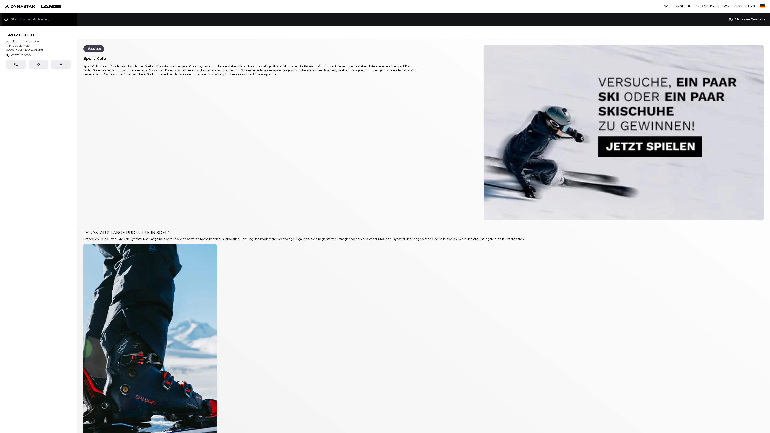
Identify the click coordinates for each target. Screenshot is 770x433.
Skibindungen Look (712, 6)
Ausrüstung (744, 6)
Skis (667, 6)
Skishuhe (683, 6)
